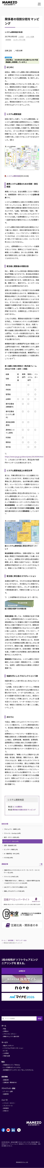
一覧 (40, 864)
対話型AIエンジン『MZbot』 (11, 1065)
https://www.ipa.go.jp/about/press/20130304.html (24, 456)
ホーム (4, 940)
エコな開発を (18, 806)
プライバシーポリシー (10, 1034)
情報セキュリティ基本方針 (11, 1036)
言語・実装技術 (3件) (10, 845)
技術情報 (10, 940)
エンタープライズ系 (19, 40)
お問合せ (22, 971)
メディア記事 (30, 37)
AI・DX (5, 1051)
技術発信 (6, 1108)
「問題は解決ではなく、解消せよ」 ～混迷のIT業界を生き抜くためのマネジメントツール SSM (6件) (22, 882)
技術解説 (8, 40)
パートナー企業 (8, 1091)
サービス (5, 1042)
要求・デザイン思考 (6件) (11, 837)
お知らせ (6, 1111)
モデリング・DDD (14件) (11, 841)
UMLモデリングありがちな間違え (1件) (15, 887)
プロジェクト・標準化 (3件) (12, 829)
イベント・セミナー (9, 1103)
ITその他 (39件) (8, 858)
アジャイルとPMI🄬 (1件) (11, 877)
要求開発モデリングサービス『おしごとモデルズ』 (18, 1070)
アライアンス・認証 (8, 1088)
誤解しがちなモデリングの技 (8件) (14, 891)
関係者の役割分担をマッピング (24, 809)
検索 (39, 1018)
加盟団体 (6, 1094)
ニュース (5, 1100)
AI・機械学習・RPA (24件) (11, 854)
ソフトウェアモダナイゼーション (13, 1048)
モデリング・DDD (21, 940)
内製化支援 (6, 1056)
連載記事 (5, 864)
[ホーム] (7, 3)
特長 (4, 1029)
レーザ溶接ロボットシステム (12, 1067)
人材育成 (21, 37)
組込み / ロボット (8, 1045)
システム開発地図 (13, 176)
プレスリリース (7, 1106)
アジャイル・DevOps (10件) (12, 833)
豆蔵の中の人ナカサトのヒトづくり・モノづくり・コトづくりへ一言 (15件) (22, 871)
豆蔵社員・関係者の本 (10, 1082)
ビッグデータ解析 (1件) (11, 849)
